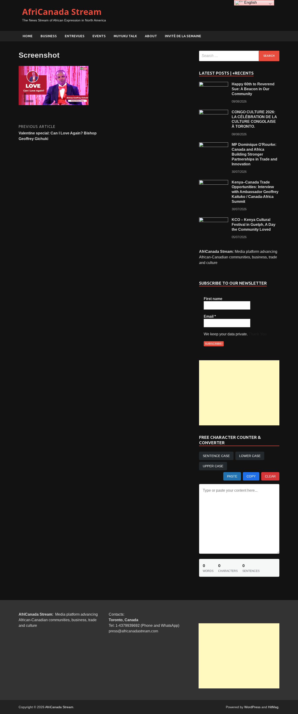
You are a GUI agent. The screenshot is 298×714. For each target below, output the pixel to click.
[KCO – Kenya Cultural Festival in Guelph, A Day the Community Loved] (213, 220)
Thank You (258, 334)
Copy (251, 476)
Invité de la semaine (183, 36)
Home (28, 36)
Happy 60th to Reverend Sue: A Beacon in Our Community (253, 89)
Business (49, 36)
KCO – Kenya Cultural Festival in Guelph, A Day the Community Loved (253, 224)
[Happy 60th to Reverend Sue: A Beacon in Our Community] (213, 85)
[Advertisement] (239, 392)
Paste (232, 476)
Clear (270, 476)
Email (210, 316)
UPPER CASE (213, 466)
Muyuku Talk (125, 36)
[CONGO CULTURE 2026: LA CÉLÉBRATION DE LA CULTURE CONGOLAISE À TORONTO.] (213, 112)
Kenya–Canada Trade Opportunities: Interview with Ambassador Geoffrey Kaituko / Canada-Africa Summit (255, 192)
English (250, 2)
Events (99, 36)
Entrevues (75, 36)
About (151, 36)
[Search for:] (239, 56)
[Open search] (277, 36)
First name (213, 299)
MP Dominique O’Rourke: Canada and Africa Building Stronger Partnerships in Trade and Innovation (254, 154)
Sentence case (216, 456)
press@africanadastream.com (133, 631)
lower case (250, 456)
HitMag (273, 707)
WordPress (252, 707)
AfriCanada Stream (62, 11)
